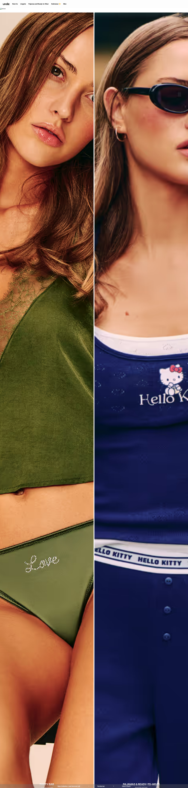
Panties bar (101, 786)
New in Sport (126, 786)
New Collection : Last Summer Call (69, 786)
